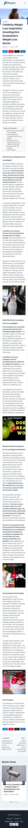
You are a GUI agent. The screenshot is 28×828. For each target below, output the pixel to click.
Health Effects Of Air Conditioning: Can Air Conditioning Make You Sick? (7, 744)
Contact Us (17, 818)
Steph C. (6, 46)
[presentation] (14, 773)
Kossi (6, 794)
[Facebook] (11, 824)
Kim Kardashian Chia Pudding (13, 147)
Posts (21, 821)
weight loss (6, 710)
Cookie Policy (9, 821)
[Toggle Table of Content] (22, 128)
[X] (14, 824)
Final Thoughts (11, 150)
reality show (15, 67)
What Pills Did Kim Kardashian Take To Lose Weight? (14, 136)
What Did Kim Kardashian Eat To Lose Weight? (15, 131)
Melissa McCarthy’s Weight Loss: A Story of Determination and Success (21, 745)
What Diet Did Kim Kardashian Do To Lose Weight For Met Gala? (13, 142)
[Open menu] (24, 3)
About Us (10, 818)
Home (16, 821)
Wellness (5, 21)
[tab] (10, 802)
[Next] (23, 783)
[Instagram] (17, 824)
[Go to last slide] (4, 783)
